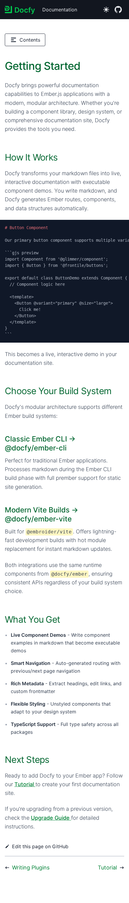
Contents (30, 40)
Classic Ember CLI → (40, 443)
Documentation (59, 10)
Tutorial (24, 784)
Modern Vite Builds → (41, 514)
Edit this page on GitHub (40, 846)
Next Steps (27, 759)
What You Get (32, 619)
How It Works (31, 157)
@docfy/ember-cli (36, 448)
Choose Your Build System (58, 390)
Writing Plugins (31, 867)
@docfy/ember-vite (38, 519)
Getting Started (43, 65)
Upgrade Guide (50, 818)
